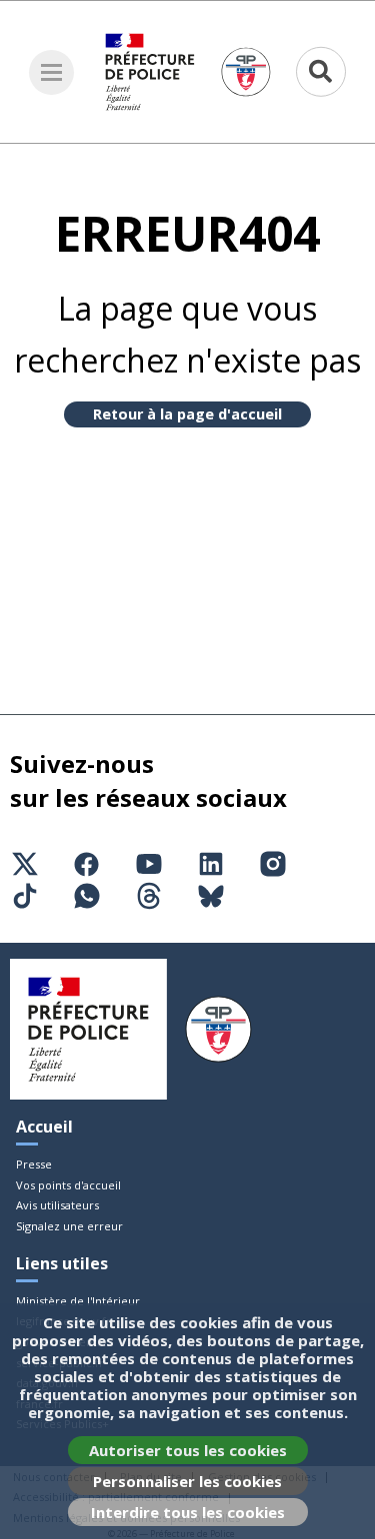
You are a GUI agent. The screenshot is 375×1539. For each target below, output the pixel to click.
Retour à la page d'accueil (187, 413)
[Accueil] (188, 72)
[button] (51, 72)
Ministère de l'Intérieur (78, 1300)
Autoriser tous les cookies (188, 1450)
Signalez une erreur (69, 1225)
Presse (34, 1163)
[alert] (187, 1421)
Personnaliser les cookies (187, 1481)
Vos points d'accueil (68, 1184)
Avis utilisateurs (57, 1204)
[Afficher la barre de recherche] (321, 72)
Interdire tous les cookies (188, 1512)
